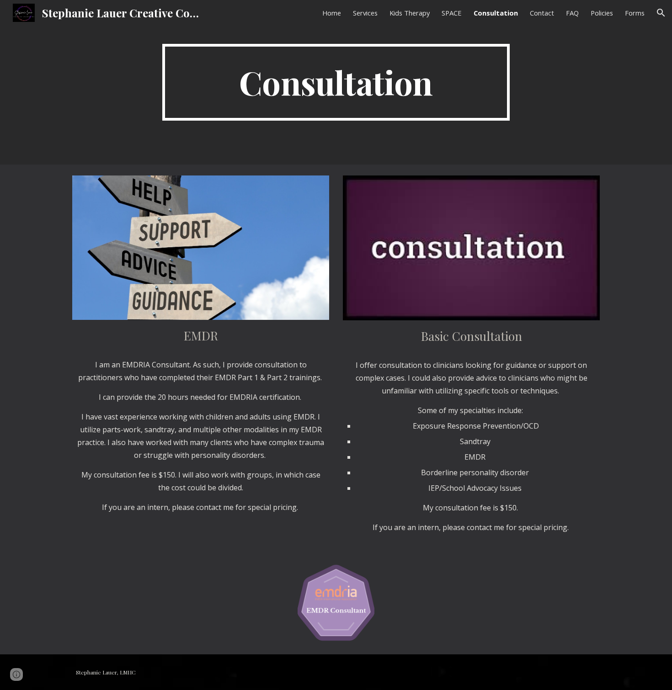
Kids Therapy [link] (409, 12)
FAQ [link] (572, 12)
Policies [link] (602, 12)
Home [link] (331, 12)
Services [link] (365, 12)
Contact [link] (542, 12)
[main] (336, 82)
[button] (661, 13)
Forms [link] (635, 12)
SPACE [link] (452, 12)
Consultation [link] (496, 12)
